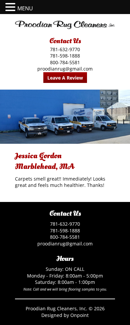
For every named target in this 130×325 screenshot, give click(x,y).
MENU (25, 8)
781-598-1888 (65, 55)
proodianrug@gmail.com (65, 69)
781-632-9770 (65, 49)
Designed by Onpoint (65, 315)
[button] (11, 7)
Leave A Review (65, 78)
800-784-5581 (65, 62)
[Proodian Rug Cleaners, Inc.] (65, 25)
